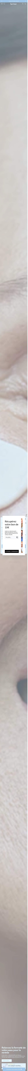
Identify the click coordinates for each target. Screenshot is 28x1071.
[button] (27, 515)
